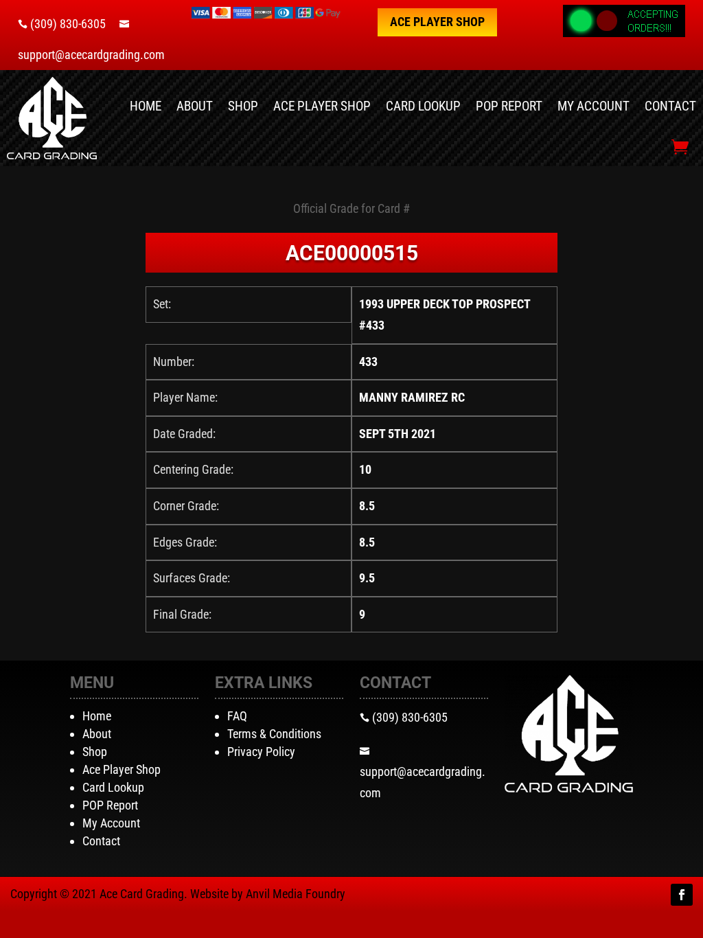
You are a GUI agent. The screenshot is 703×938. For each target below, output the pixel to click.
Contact (670, 106)
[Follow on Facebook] (682, 895)
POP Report (509, 106)
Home (145, 106)
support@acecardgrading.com (91, 54)
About (194, 106)
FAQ (237, 716)
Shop (243, 106)
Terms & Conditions (274, 734)
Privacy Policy (261, 751)
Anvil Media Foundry (295, 893)
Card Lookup (423, 106)
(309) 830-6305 (68, 23)
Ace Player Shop (437, 21)
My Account (593, 106)
